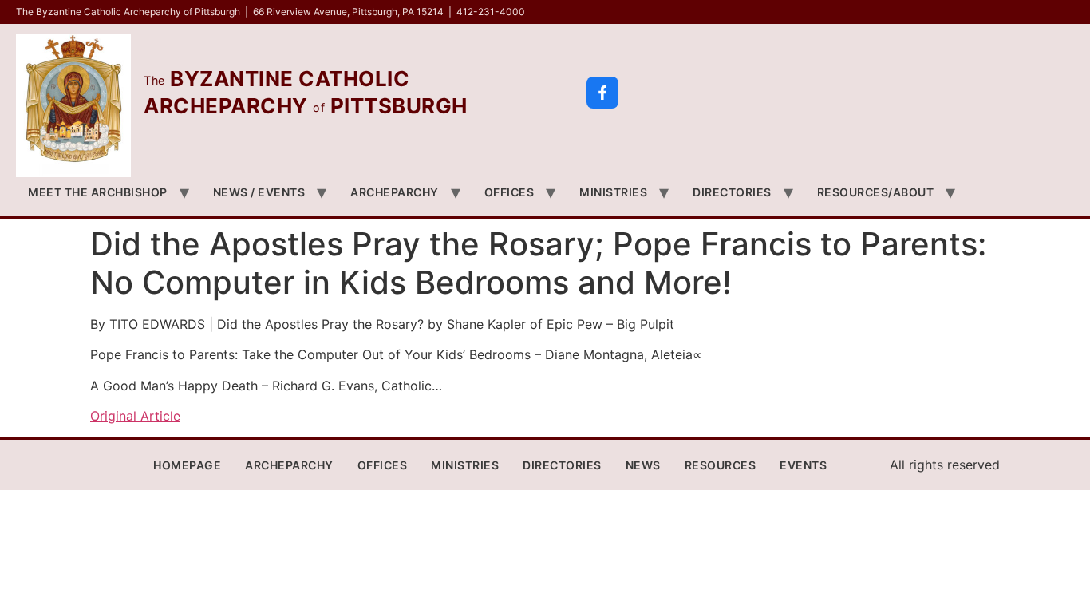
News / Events (259, 192)
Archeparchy (394, 192)
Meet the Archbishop (98, 192)
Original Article (135, 416)
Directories (732, 192)
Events (803, 465)
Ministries (613, 192)
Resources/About (875, 192)
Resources (720, 465)
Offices (509, 192)
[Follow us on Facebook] (602, 93)
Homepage (187, 465)
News (643, 465)
